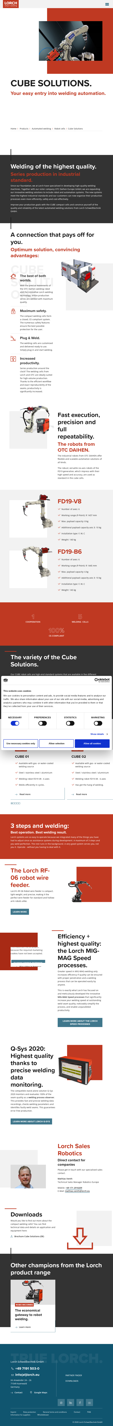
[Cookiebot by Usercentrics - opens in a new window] (97, 680)
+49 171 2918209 (74, 1187)
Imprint (13, 1412)
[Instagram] (61, 1402)
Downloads (71, 1380)
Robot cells (59, 128)
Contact (19, 1392)
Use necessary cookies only (20, 743)
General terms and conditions (55, 1412)
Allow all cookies (92, 743)
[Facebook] (80, 1402)
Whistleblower (43, 1415)
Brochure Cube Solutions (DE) (29, 1236)
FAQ (89, 1412)
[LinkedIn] (70, 1402)
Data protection (29, 1412)
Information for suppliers (20, 1415)
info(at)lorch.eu (27, 1374)
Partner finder (73, 1375)
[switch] (42, 723)
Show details (97, 734)
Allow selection (56, 743)
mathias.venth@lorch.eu (77, 1191)
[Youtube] (89, 1402)
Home (13, 128)
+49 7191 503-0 (27, 1368)
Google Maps (40, 1392)
